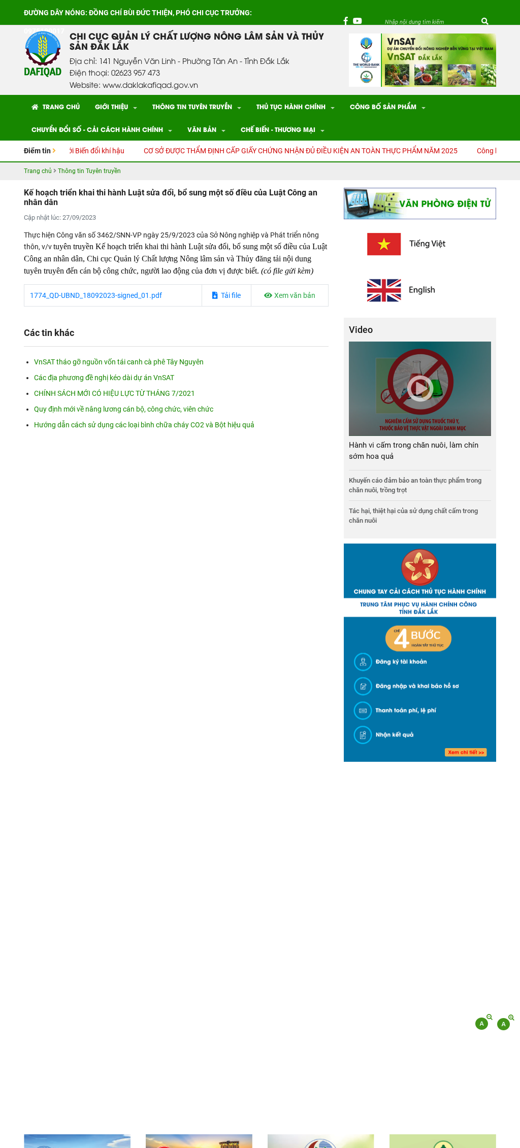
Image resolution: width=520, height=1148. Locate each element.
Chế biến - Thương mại (278, 129)
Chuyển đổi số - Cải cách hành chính (97, 129)
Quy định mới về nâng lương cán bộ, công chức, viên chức (123, 409)
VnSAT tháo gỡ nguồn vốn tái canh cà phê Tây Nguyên (119, 362)
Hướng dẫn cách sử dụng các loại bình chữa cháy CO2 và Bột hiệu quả (144, 425)
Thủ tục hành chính (291, 106)
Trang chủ (60, 106)
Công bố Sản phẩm (383, 106)
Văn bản (201, 129)
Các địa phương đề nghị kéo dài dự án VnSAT (104, 378)
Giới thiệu (111, 106)
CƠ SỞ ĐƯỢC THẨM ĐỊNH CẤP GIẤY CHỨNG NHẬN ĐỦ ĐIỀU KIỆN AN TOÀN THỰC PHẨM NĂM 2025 (281, 151)
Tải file (230, 295)
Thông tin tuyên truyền (192, 106)
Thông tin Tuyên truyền (89, 171)
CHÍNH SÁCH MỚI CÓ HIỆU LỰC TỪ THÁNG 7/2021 (114, 393)
